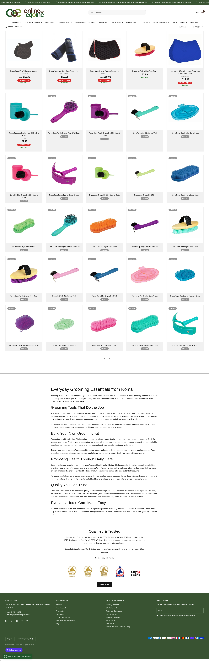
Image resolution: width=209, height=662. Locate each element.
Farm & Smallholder (160, 22)
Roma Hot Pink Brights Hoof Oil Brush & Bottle (24, 196)
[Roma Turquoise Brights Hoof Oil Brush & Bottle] (24, 111)
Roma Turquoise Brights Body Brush (185, 247)
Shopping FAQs (111, 614)
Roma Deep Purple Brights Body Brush (24, 296)
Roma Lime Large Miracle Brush (23, 247)
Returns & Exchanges (114, 611)
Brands (182, 22)
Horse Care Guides (63, 617)
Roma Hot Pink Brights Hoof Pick (64, 296)
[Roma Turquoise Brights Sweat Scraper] (185, 323)
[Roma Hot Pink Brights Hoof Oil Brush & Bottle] (24, 173)
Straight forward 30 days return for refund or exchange (149, 2)
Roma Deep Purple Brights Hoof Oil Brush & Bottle (104, 134)
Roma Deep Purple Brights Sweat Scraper (64, 195)
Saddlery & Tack (65, 22)
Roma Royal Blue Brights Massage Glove (185, 296)
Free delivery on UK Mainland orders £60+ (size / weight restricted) (101, 2)
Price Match (60, 611)
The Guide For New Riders (65, 620)
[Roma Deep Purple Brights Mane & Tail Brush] (64, 111)
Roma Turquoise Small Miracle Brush (144, 345)
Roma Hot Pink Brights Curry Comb (145, 296)
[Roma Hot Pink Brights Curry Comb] (144, 274)
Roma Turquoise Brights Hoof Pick (144, 133)
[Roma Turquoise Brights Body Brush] (185, 225)
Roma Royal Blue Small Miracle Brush (185, 195)
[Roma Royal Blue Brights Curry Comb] (185, 111)
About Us (59, 605)
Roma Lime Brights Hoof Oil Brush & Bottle (104, 195)
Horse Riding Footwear (32, 22)
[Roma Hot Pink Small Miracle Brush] (104, 323)
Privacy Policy (111, 620)
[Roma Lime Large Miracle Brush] (24, 225)
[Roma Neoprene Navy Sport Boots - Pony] (64, 49)
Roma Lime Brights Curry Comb (64, 345)
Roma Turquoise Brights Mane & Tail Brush (64, 247)
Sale (173, 22)
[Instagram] (13, 620)
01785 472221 (16, 612)
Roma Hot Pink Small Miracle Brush (104, 345)
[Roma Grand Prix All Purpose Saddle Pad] (104, 49)
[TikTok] (28, 620)
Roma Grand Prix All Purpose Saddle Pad (104, 71)
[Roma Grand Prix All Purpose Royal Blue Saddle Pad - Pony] (185, 49)
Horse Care (103, 22)
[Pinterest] (23, 620)
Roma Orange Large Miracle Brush (104, 247)
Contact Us (110, 624)
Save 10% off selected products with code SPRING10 (53, 2)
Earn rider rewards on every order (16, 2)
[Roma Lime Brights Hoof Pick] (144, 173)
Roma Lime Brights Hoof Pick (144, 195)
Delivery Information (113, 605)
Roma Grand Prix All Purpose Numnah (24, 71)
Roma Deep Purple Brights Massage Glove (24, 345)
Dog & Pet (144, 22)
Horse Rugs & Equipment (84, 22)
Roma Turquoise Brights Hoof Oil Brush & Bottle (24, 134)
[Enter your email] (201, 610)
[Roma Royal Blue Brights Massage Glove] (185, 274)
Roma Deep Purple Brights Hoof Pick (145, 247)
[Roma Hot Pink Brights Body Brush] (144, 49)
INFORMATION (62, 600)
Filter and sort (15, 27)
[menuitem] (15, 22)
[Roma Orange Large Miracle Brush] (104, 225)
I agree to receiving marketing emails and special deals (177, 615)
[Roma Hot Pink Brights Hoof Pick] (64, 274)
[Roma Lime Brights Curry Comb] (64, 323)
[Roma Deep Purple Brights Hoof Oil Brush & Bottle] (104, 111)
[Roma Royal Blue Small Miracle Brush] (185, 173)
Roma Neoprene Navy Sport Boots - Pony (64, 71)
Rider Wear (15, 22)
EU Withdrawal (111, 608)
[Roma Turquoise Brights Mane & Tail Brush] (64, 225)
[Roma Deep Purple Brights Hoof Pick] (144, 225)
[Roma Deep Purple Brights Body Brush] (24, 274)
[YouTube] (18, 621)
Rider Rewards (61, 608)
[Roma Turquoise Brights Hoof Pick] (144, 111)
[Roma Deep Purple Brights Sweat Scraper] (64, 173)
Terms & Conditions (113, 617)
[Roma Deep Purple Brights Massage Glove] (24, 323)
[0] (202, 12)
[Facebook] (7, 620)
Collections (194, 22)
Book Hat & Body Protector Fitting (118, 627)
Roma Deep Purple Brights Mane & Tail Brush (64, 133)
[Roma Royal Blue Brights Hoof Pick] (104, 274)
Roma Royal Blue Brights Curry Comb (185, 133)
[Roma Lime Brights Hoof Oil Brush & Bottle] (104, 173)
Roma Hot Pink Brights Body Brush (144, 71)
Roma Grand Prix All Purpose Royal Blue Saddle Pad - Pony (185, 72)
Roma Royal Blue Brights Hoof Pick (104, 296)
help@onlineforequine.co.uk (20, 615)
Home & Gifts (131, 22)
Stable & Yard (116, 22)
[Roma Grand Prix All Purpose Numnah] (24, 49)
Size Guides (60, 614)
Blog (57, 624)
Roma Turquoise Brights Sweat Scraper (185, 345)
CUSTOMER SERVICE (115, 600)
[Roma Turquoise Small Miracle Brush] (144, 323)
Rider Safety (49, 22)
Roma (53, 395)
